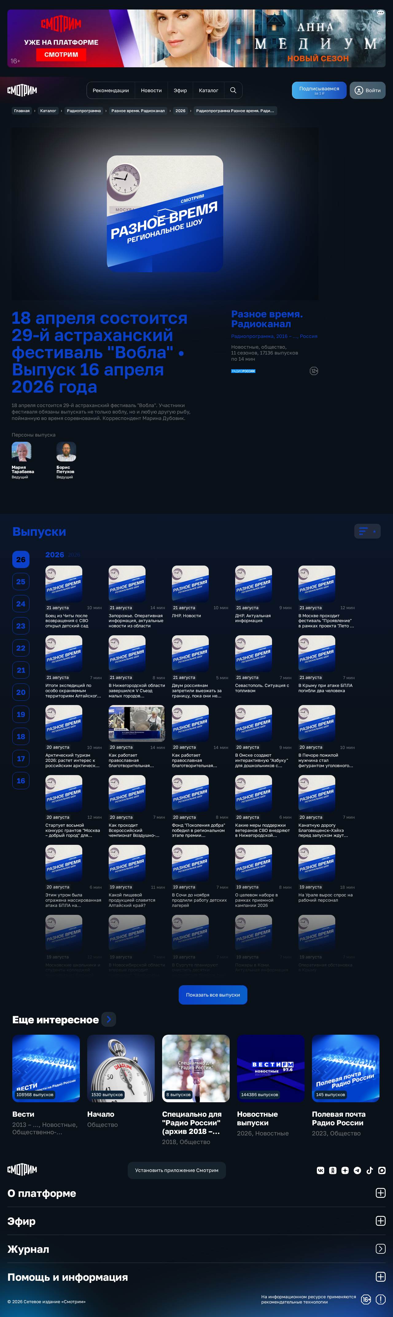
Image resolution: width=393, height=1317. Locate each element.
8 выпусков (178, 1094)
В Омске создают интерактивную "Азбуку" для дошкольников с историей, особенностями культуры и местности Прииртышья (263, 767)
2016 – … (286, 336)
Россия (308, 336)
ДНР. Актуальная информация (253, 618)
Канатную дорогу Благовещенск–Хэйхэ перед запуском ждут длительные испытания (323, 832)
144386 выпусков (259, 1094)
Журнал (28, 1249)
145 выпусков (330, 1094)
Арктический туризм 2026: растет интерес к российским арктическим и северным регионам (73, 762)
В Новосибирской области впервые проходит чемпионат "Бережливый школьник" (137, 972)
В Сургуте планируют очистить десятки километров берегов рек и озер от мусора (200, 972)
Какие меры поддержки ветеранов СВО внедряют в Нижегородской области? (262, 832)
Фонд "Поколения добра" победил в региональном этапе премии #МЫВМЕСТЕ (198, 832)
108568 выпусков (35, 1094)
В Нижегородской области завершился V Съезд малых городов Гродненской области (137, 693)
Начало (100, 1113)
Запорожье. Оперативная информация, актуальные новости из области (136, 621)
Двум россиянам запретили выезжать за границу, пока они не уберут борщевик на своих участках (197, 695)
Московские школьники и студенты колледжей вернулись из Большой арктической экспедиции (72, 972)
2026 (180, 110)
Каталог (48, 110)
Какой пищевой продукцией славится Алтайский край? (132, 900)
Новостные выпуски (257, 1118)
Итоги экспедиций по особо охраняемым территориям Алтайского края (72, 693)
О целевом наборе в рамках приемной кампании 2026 (256, 900)
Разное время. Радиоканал (138, 110)
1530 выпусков (107, 1094)
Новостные (245, 347)
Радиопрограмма (84, 110)
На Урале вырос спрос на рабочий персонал (325, 897)
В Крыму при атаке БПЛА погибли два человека (325, 688)
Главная (21, 110)
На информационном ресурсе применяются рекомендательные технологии (308, 1299)
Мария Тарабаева (23, 469)
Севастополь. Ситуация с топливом (262, 688)
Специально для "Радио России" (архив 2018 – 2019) (192, 1126)
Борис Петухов (65, 469)
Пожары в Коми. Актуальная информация (261, 967)
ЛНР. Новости (186, 615)
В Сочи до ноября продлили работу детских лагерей (199, 900)
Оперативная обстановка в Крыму (325, 967)
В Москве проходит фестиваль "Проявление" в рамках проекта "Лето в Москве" (325, 623)
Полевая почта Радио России (339, 1118)
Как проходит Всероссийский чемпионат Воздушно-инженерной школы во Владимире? (133, 835)
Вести (23, 1113)
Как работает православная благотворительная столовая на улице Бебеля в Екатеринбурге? (137, 765)
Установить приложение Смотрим (177, 1170)
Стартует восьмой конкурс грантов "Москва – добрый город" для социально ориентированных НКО (72, 835)
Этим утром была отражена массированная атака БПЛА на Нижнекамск (73, 902)
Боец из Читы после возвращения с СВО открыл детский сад (66, 621)
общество (273, 347)
